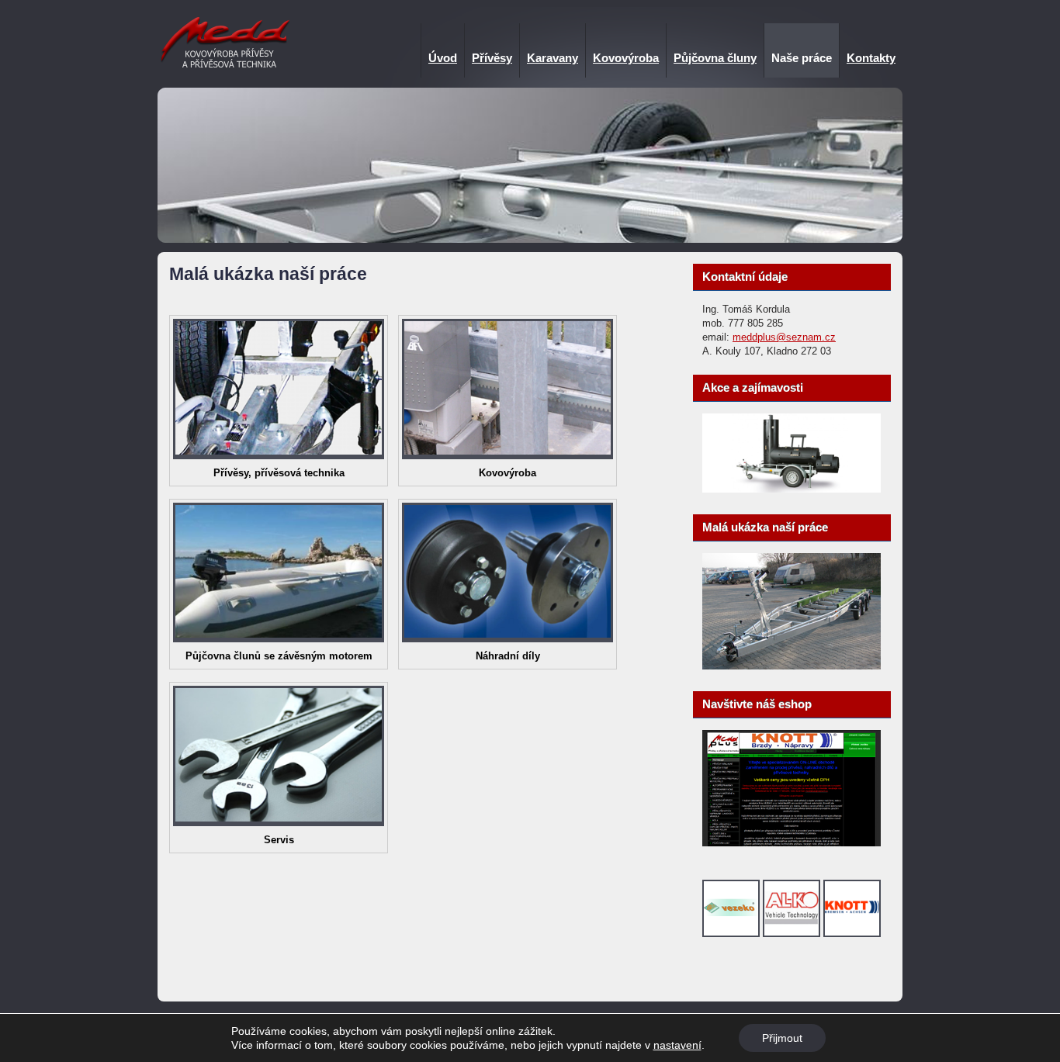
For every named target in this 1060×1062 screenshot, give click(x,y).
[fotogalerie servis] (278, 822)
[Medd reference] (791, 666)
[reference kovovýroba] (507, 456)
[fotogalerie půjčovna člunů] (278, 639)
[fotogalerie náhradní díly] (507, 639)
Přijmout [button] (782, 1038)
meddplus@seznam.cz (784, 337)
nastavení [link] (677, 1045)
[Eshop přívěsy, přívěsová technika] (791, 843)
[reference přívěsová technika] (278, 456)
